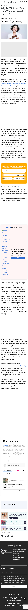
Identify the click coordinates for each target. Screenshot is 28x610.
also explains (21, 187)
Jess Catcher (4, 18)
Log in (18, 461)
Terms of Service (13, 597)
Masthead (18, 599)
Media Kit (11, 599)
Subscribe (16, 553)
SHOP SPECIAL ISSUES (18, 557)
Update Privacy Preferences (14, 600)
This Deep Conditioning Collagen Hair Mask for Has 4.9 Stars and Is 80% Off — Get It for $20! (18, 252)
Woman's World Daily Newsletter (12, 576)
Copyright (4, 597)
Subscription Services (19, 549)
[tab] (7, 470)
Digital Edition (17, 559)
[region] (14, 476)
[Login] (27, 1)
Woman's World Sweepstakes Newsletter (15, 578)
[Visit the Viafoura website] (22, 491)
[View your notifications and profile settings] (23, 470)
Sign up (23, 461)
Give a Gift (16, 555)
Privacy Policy (22, 597)
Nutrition (4, 6)
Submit (14, 586)
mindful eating (22, 366)
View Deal (18, 257)
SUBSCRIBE (20, 1)
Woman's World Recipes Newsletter (13, 583)
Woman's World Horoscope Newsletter (14, 581)
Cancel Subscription (19, 551)
